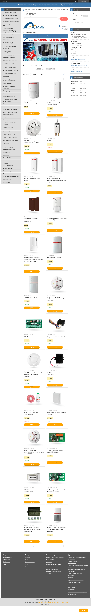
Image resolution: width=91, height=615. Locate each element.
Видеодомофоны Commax (10, 70)
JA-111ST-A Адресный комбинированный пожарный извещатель (55, 298)
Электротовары (7, 94)
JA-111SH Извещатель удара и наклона (32, 179)
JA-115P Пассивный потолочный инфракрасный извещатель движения (33, 374)
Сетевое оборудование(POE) (8, 164)
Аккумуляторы (7, 91)
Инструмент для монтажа (10, 109)
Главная (26, 36)
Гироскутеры (6, 182)
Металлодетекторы (8, 107)
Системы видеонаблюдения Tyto (10, 24)
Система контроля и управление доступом (9, 148)
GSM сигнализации (8, 168)
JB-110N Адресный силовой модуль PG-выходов (55, 451)
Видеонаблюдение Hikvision (11, 21)
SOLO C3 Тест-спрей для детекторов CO (31, 413)
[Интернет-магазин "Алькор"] (34, 26)
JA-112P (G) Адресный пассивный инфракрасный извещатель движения (56, 529)
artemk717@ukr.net (76, 71)
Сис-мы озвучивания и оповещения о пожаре (9, 79)
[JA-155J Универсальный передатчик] (57, 360)
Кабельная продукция (9, 96)
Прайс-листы (6, 562)
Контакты (27, 557)
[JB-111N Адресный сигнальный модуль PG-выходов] (57, 477)
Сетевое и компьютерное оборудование (10, 100)
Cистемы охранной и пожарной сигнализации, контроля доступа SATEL (10, 30)
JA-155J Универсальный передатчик (53, 373)
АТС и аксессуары (51, 567)
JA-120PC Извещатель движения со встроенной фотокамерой (57, 219)
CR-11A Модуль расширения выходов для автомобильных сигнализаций (32, 529)
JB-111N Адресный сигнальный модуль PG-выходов (56, 490)
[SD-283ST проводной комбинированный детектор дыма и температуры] (34, 437)
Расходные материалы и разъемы (10, 123)
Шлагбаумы (6, 120)
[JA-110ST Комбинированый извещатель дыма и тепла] (34, 128)
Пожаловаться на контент (44, 602)
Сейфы (5, 117)
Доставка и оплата (30, 562)
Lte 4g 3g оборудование (10, 137)
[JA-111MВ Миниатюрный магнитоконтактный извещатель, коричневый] (34, 205)
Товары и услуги (7, 557)
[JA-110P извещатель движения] (34, 90)
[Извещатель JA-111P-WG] (34, 284)
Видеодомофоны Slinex (9, 73)
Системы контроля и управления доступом (9, 56)
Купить (32, 113)
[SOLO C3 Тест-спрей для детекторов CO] (34, 399)
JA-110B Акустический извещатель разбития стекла (57, 103)
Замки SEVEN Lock (8, 158)
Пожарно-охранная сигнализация (8, 64)
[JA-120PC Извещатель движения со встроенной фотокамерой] (57, 205)
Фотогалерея (6, 559)
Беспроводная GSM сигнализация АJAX (8, 43)
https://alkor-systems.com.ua (78, 59)
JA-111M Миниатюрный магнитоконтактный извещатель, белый (56, 180)
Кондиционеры (7, 179)
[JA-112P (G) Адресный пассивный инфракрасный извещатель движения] (57, 515)
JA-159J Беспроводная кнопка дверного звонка (32, 490)
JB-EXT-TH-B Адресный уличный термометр (56, 413)
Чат (85, 610)
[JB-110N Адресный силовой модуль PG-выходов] (57, 437)
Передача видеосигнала (10, 171)
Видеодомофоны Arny (9, 67)
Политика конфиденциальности (60, 602)
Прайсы (49, 36)
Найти (63, 19)
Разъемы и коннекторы (9, 161)
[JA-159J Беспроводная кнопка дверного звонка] (34, 477)
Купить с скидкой (66, 5)
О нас (34, 36)
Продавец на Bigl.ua (45, 601)
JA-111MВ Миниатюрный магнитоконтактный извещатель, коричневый (33, 219)
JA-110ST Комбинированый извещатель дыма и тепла (31, 141)
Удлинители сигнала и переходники (9, 87)
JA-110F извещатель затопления (56, 141)
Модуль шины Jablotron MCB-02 (56, 337)
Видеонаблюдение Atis (9, 12)
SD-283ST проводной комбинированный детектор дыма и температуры (34, 452)
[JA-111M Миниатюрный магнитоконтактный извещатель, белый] (57, 166)
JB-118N (26, 337)
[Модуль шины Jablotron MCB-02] (57, 324)
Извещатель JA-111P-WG (31, 297)
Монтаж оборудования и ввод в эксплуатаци (10, 113)
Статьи (4, 564)
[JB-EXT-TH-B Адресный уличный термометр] (57, 399)
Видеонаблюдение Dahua (10, 15)
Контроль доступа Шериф (10, 60)
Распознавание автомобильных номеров (10, 52)
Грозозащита (6, 152)
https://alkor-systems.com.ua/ (79, 65)
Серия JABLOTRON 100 (33, 66)
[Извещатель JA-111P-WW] (57, 245)
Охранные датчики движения (8, 128)
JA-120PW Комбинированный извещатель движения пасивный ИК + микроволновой (33, 259)
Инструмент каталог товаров (11, 176)
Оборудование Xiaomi (9, 134)
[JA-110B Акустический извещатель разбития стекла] (57, 90)
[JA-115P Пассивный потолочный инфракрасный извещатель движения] (34, 360)
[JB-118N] (34, 324)
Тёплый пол (6, 174)
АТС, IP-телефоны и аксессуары (8, 38)
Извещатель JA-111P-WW (54, 258)
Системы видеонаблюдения (53, 564)
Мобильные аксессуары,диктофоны (9, 144)
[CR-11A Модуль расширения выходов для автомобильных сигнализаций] (34, 515)
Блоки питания (7, 104)
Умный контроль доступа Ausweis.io (10, 47)
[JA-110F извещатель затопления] (57, 128)
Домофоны (6, 76)
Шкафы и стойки (7, 83)
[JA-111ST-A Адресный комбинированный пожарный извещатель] (57, 284)
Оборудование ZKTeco (9, 35)
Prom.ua (53, 599)
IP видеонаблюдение (9, 132)
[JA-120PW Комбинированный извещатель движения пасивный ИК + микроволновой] (34, 245)
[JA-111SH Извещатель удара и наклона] (34, 166)
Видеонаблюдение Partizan (10, 18)
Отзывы (41, 36)
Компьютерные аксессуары (10, 140)
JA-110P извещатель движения (33, 103)
